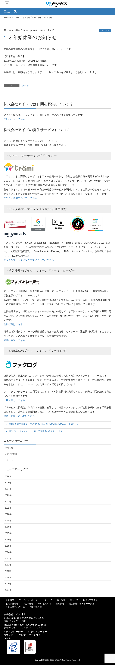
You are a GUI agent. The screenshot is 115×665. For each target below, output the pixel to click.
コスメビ (8, 635)
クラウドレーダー (37, 631)
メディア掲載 (11, 454)
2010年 (8, 577)
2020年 (8, 514)
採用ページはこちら (14, 119)
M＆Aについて (45, 603)
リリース (9, 460)
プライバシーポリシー (29, 600)
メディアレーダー (13, 631)
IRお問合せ (28, 603)
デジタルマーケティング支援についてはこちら (29, 260)
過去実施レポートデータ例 (81, 603)
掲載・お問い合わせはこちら (19, 416)
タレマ (22, 635)
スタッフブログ (90, 600)
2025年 (8, 482)
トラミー (41, 628)
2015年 (8, 546)
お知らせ (105, 30)
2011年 (8, 571)
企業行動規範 (35, 607)
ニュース (74, 600)
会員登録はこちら (13, 324)
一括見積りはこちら (14, 400)
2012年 (8, 565)
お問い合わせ (12, 603)
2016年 (8, 539)
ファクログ (34, 635)
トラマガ (26, 628)
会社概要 (10, 600)
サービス (48, 600)
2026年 (8, 476)
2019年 (8, 520)
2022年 (8, 501)
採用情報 (60, 603)
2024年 (8, 489)
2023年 (8, 495)
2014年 (8, 552)
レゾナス (8, 638)
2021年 (8, 508)
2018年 (8, 527)
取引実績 (61, 600)
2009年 (8, 583)
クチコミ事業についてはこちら (20, 198)
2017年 (8, 533)
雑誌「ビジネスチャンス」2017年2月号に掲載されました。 (37, 431)
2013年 (8, 558)
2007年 (8, 590)
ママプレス (10, 628)
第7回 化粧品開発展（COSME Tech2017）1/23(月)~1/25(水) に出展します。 (45, 424)
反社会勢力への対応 (15, 607)
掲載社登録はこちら (14, 340)
